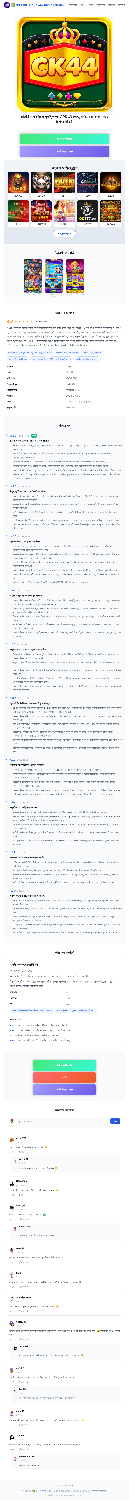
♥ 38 (12, 1195)
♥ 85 (12, 1449)
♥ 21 (12, 1311)
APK (83, 4)
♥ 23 (12, 1262)
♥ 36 (12, 1287)
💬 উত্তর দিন (24, 1152)
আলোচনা (121, 4)
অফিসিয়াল (73, 4)
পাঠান (115, 1121)
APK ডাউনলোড (64, 138)
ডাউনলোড (101, 4)
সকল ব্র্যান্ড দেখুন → (65, 233)
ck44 (9, 327)
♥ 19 (12, 1152)
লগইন (91, 4)
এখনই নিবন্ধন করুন (64, 151)
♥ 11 (12, 1219)
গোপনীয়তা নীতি (68, 1485)
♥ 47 (12, 1425)
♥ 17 (12, 1382)
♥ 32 (12, 1339)
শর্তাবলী (58, 1485)
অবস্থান (111, 4)
